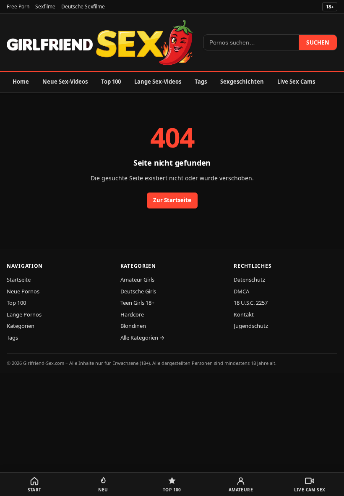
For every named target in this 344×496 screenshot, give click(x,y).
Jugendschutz (251, 326)
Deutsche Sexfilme (83, 6)
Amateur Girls (137, 279)
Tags (201, 81)
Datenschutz (249, 279)
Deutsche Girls (138, 291)
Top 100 (111, 81)
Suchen (317, 42)
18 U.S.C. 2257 (251, 302)
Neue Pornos (23, 291)
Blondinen (133, 326)
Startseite (19, 279)
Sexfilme (45, 6)
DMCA (241, 291)
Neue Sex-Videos (65, 81)
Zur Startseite (172, 200)
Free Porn (18, 6)
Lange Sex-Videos (157, 81)
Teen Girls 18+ (137, 302)
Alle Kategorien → (142, 337)
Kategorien (20, 326)
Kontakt (244, 314)
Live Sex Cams (296, 81)
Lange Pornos (24, 314)
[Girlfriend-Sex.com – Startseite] (100, 42)
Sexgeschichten (242, 81)
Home (21, 81)
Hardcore (132, 314)
